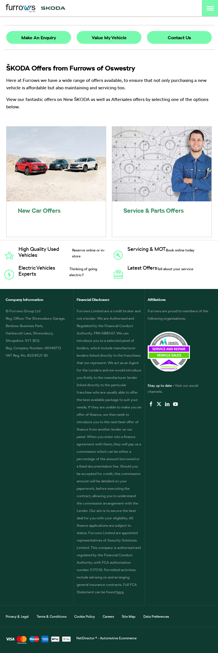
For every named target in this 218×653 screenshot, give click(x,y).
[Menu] (210, 8)
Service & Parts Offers (153, 210)
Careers (108, 617)
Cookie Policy (84, 617)
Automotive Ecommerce (118, 638)
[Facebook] (151, 404)
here (120, 592)
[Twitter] (159, 404)
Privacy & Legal (17, 617)
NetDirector (85, 638)
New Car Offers (39, 210)
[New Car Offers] (56, 164)
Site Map (128, 617)
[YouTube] (175, 404)
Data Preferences (156, 617)
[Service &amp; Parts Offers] (161, 164)
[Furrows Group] (20, 8)
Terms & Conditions (51, 617)
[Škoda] (53, 8)
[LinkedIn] (167, 404)
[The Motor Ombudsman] (180, 351)
